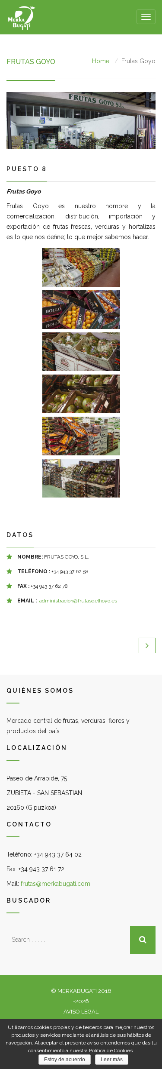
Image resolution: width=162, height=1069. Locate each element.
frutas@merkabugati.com (55, 883)
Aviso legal (81, 1011)
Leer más (112, 1060)
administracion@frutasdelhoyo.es (78, 601)
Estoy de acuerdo (64, 1060)
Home (100, 61)
